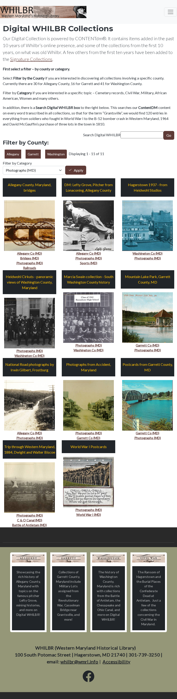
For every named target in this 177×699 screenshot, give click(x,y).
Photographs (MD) (29, 263)
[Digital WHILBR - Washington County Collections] (108, 558)
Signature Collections (31, 59)
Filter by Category (17, 163)
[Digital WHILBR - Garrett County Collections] (68, 558)
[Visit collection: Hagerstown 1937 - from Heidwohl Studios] (147, 225)
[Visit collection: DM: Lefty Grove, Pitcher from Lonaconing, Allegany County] (88, 225)
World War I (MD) (88, 515)
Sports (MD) (88, 263)
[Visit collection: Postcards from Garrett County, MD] (147, 405)
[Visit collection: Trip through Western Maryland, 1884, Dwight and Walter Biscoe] (29, 487)
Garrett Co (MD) (147, 345)
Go (168, 135)
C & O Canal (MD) (29, 520)
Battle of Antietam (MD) (29, 525)
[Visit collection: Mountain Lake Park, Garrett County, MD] (147, 317)
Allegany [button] (13, 154)
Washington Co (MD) (147, 253)
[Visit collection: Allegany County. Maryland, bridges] (29, 225)
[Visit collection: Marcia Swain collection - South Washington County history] (88, 317)
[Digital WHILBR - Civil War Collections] (148, 558)
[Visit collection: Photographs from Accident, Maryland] (88, 405)
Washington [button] (56, 154)
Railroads (29, 268)
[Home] (43, 12)
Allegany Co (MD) (29, 253)
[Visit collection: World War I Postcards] (88, 481)
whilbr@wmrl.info (79, 661)
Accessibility (116, 661)
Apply (78, 170)
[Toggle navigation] (170, 12)
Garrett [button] (33, 154)
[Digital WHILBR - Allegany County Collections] (28, 558)
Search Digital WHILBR (102, 135)
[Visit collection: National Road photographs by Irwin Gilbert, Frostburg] (29, 405)
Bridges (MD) (29, 258)
